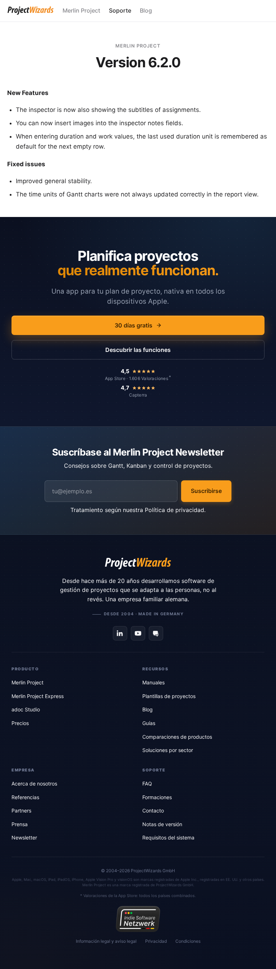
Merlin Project (81, 10)
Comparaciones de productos (177, 737)
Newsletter (24, 837)
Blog (146, 10)
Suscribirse (206, 490)
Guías (148, 723)
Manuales (153, 682)
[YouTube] (138, 633)
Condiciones (188, 941)
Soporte (120, 10)
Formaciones (157, 797)
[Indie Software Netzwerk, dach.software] (137, 919)
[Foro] (156, 633)
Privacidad (156, 941)
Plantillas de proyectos (169, 696)
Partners (21, 810)
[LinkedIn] (120, 633)
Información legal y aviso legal (106, 941)
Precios (20, 723)
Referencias (25, 797)
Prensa (20, 824)
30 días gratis (133, 325)
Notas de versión (162, 824)
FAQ (147, 783)
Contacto (153, 810)
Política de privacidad (174, 509)
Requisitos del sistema (168, 837)
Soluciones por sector (167, 750)
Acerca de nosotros (34, 783)
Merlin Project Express (38, 696)
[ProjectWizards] (138, 563)
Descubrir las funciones (138, 349)
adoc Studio (26, 709)
